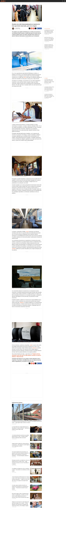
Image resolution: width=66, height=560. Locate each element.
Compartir (40, 28)
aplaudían (34, 347)
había (25, 77)
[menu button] (64, 1)
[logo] (3, 1)
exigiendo (21, 302)
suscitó (27, 231)
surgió (31, 345)
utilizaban (14, 248)
